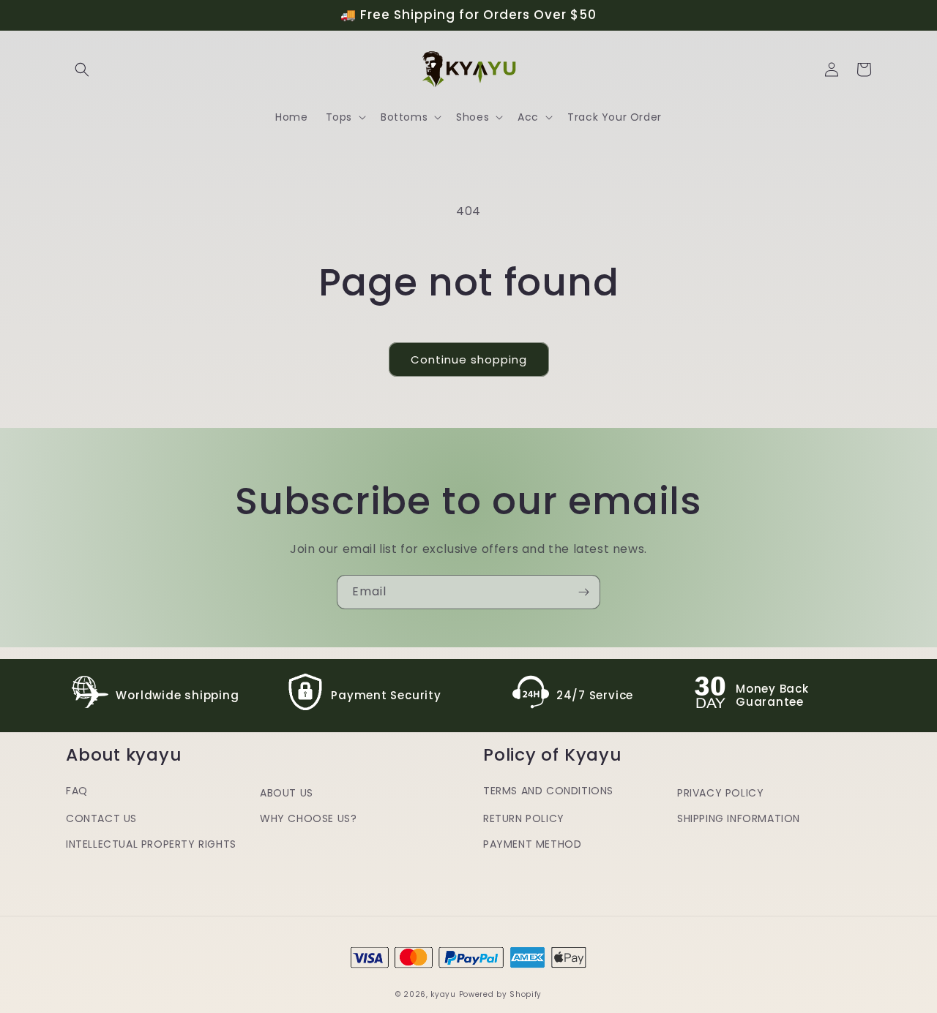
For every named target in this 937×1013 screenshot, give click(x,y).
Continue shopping (469, 359)
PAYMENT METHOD (532, 844)
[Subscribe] (583, 592)
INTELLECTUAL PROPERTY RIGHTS (151, 844)
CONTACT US (101, 818)
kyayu (443, 994)
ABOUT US (286, 793)
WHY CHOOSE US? (308, 818)
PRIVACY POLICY (720, 793)
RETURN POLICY (523, 818)
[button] (82, 69)
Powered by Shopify (500, 994)
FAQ (77, 790)
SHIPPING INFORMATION (738, 818)
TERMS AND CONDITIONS (548, 790)
